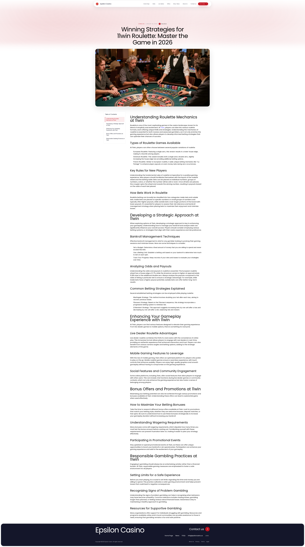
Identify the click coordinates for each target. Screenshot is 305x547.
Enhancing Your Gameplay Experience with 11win (113, 129)
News (177, 536)
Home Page (169, 536)
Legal (207, 541)
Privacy (197, 541)
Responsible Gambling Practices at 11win (115, 139)
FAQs (183, 536)
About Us (191, 541)
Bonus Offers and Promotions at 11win (114, 134)
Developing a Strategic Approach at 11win (115, 124)
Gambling (141, 23)
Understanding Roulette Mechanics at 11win (112, 119)
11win (162, 127)
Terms (203, 541)
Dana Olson (164, 23)
